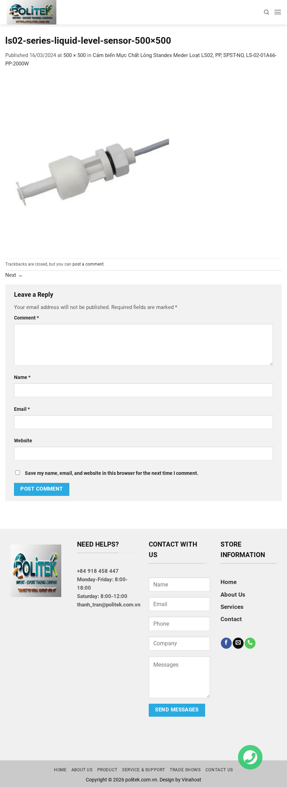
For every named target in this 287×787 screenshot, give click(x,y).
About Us (232, 594)
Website (23, 440)
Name (22, 377)
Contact (231, 619)
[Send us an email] (238, 643)
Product (107, 769)
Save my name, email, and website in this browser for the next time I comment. (111, 473)
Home (228, 581)
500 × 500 (74, 55)
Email (22, 409)
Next (14, 275)
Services (232, 606)
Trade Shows (185, 769)
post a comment (88, 264)
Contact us (219, 769)
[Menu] (278, 12)
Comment (26, 318)
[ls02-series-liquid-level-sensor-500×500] (92, 163)
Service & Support (143, 769)
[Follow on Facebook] (226, 643)
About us (82, 769)
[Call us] (250, 643)
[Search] (266, 12)
